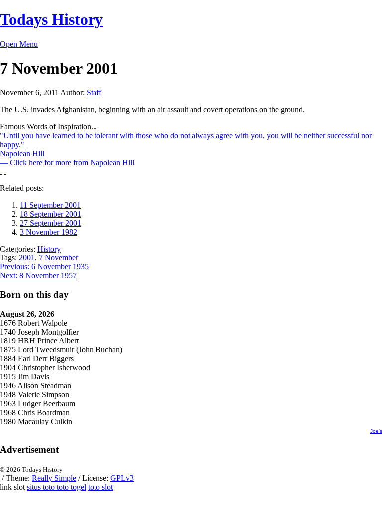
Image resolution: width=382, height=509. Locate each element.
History (49, 249)
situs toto (42, 487)
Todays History (51, 19)
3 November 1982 (48, 232)
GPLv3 (122, 478)
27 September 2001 (50, 223)
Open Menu (19, 44)
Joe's (376, 431)
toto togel (71, 487)
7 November (58, 258)
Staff (94, 92)
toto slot (100, 487)
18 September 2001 (50, 214)
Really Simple (54, 478)
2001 (27, 258)
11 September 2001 (50, 205)
